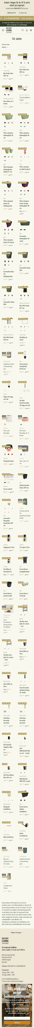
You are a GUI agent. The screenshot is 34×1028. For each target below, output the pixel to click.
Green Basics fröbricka (24, 594)
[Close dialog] (29, 986)
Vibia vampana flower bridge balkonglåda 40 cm (24, 204)
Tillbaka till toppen (16, 932)
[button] (31, 30)
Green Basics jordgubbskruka (24, 570)
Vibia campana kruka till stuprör (8, 241)
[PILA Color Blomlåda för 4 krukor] (25, 418)
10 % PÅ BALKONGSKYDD (10, 18)
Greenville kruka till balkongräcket (8, 273)
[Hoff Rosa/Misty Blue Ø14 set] (9, 766)
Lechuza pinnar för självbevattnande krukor (25, 514)
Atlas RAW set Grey (24, 652)
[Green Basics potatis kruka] (9, 584)
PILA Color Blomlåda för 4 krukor (24, 433)
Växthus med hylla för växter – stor (24, 623)
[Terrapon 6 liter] (25, 538)
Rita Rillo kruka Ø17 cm (24, 306)
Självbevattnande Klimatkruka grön (25, 861)
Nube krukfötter (8, 837)
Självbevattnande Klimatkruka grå (8, 366)
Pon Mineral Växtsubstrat (7, 570)
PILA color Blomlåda (6, 431)
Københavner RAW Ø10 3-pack (25, 780)
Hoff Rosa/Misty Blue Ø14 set (8, 776)
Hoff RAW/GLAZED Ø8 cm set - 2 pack (25, 750)
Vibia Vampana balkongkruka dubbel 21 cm (8, 169)
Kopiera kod (24, 13)
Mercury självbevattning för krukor (8, 861)
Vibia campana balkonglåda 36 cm (8, 135)
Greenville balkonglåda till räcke (24, 238)
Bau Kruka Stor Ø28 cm (24, 70)
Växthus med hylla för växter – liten (8, 657)
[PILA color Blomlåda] (9, 418)
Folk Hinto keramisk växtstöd (6, 720)
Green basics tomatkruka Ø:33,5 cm (24, 366)
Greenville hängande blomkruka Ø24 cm (8, 522)
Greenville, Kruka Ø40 (8, 303)
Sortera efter (6, 44)
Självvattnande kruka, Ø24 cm (24, 486)
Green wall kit (7, 489)
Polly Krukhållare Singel (25, 98)
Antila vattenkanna (23, 834)
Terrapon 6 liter (25, 547)
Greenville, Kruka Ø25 (25, 269)
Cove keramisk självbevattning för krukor (24, 690)
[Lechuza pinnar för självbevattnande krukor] (25, 502)
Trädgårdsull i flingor (7, 886)
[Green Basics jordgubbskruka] (25, 560)
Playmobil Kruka (8, 461)
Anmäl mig (17, 1022)
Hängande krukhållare (7, 808)
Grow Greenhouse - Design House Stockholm (7, 623)
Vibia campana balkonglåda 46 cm (24, 135)
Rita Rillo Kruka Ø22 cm (8, 338)
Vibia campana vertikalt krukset (25, 168)
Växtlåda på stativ (23, 338)
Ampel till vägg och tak (8, 398)
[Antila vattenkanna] (25, 824)
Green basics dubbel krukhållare (24, 809)
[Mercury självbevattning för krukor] (9, 850)
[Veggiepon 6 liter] (9, 538)
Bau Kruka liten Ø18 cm (8, 74)
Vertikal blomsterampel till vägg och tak (25, 402)
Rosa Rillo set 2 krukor (8, 102)
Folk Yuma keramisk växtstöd (23, 720)
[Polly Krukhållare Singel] (25, 88)
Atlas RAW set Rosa (7, 685)
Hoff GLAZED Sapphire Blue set (7, 747)
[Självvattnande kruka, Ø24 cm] (25, 476)
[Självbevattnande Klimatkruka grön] (25, 850)
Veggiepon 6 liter (8, 547)
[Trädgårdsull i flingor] (9, 876)
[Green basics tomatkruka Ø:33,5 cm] (25, 355)
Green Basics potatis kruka (7, 594)
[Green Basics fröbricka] (25, 584)
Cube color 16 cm (24, 462)
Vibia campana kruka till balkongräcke (8, 203)
